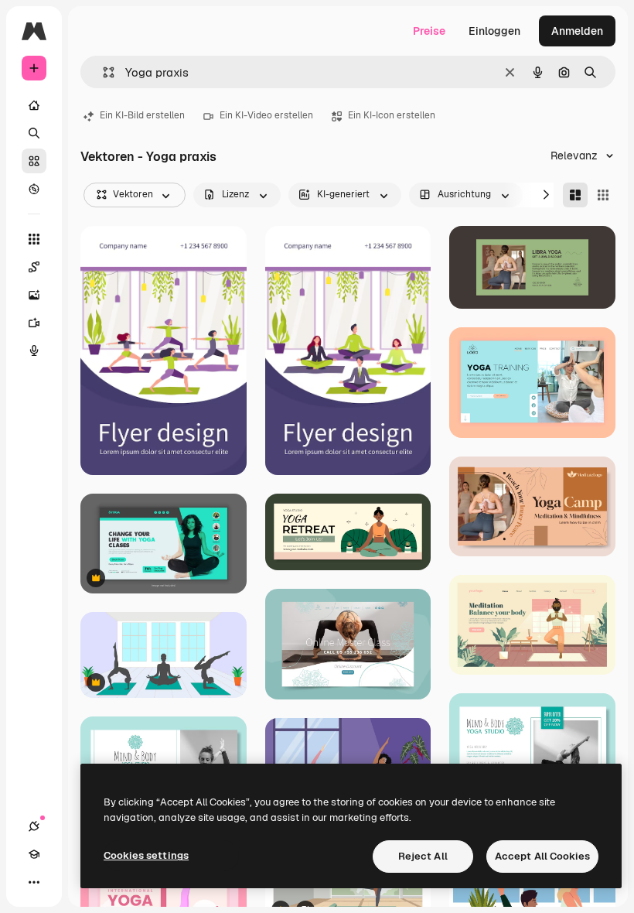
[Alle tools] (34, 239)
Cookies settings (146, 855)
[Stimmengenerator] (34, 350)
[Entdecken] (34, 188)
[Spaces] (34, 267)
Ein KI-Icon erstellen (391, 115)
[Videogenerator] (34, 322)
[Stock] (34, 161)
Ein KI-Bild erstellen (142, 115)
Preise (429, 31)
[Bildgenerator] (34, 294)
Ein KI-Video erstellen (266, 115)
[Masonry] (575, 195)
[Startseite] (34, 105)
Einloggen (494, 31)
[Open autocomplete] (102, 72)
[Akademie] (34, 854)
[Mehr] (34, 882)
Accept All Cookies (542, 856)
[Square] (603, 195)
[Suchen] (34, 133)
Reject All (423, 856)
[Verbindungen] (34, 826)
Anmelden (577, 31)
